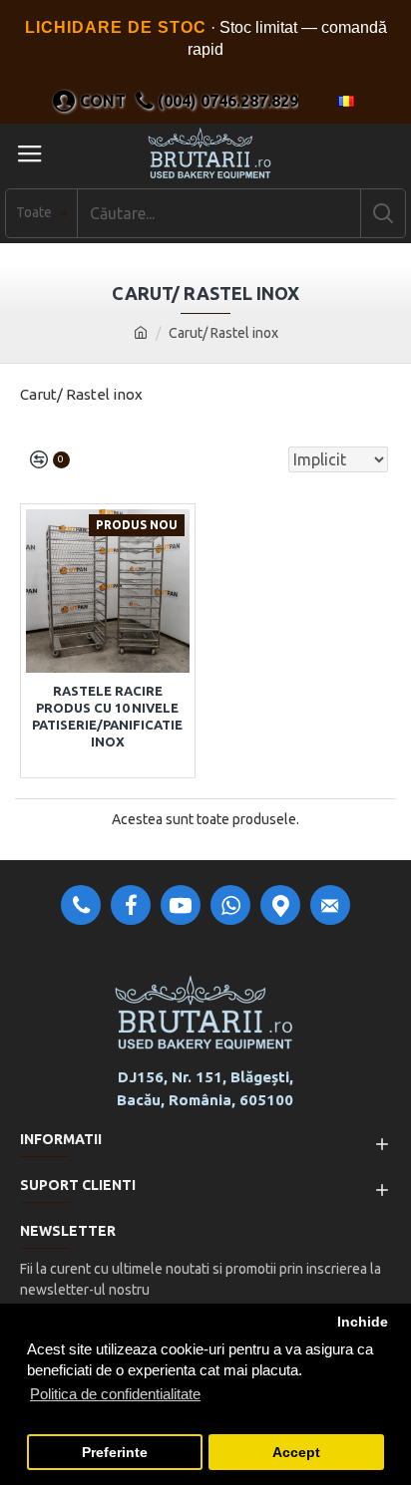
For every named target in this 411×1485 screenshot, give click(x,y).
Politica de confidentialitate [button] (115, 1393)
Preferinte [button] (115, 1452)
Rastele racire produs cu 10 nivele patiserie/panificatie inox (107, 716)
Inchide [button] (362, 1322)
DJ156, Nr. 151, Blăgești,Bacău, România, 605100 (205, 1088)
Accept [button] (296, 1452)
